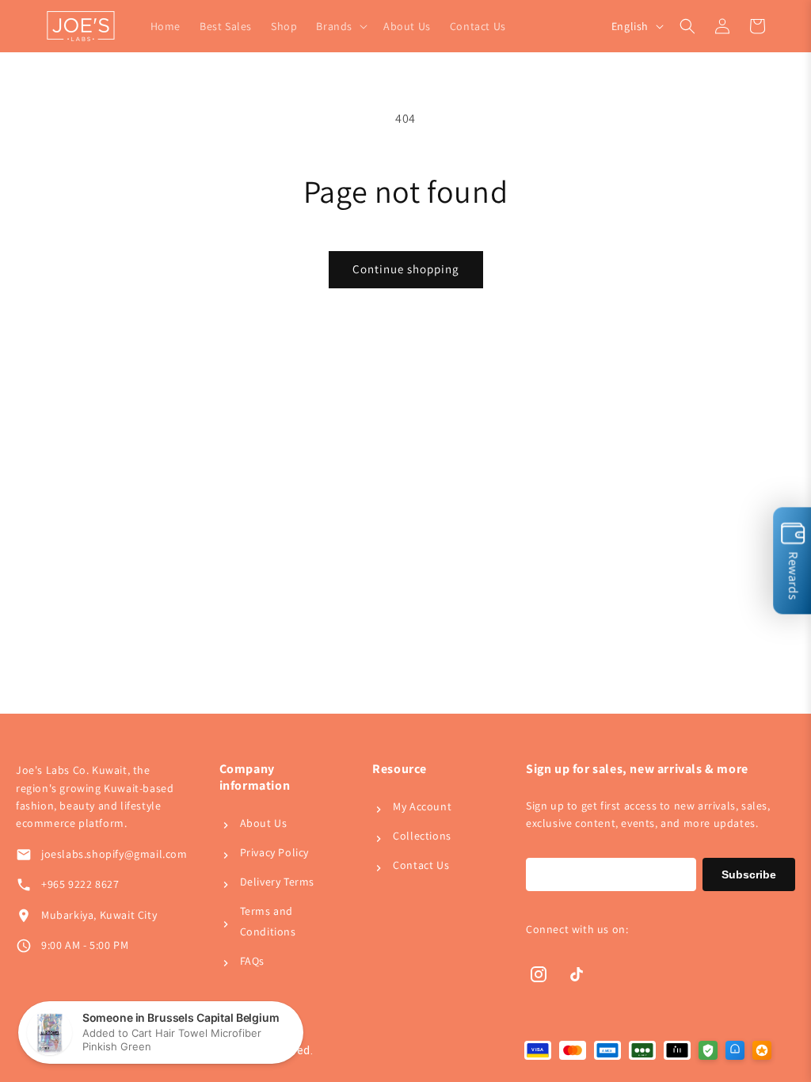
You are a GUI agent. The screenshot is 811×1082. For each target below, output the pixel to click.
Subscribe (749, 874)
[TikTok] (576, 974)
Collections (422, 836)
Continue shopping (405, 268)
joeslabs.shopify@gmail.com (114, 854)
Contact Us (421, 865)
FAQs (252, 961)
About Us (263, 823)
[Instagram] (538, 974)
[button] (340, 26)
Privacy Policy (274, 852)
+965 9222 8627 (80, 884)
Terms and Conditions (268, 921)
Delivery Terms (277, 881)
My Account (422, 806)
